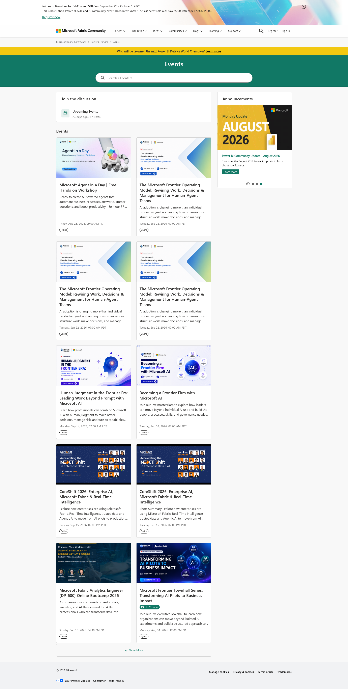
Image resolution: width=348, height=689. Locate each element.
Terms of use (265, 671)
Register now (51, 17)
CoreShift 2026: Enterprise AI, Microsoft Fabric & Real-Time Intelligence (86, 496)
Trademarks (285, 671)
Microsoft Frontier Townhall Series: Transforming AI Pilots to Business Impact (171, 595)
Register (273, 30)
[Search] (261, 30)
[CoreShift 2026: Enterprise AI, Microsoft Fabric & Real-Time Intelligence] (93, 464)
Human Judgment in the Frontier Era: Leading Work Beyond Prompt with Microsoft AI (93, 398)
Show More (136, 650)
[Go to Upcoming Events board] (65, 113)
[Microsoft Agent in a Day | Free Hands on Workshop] (93, 158)
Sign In (286, 30)
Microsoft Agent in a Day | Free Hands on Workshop (87, 187)
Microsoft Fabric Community (71, 41)
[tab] (253, 184)
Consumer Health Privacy (108, 680)
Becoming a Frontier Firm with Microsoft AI (167, 395)
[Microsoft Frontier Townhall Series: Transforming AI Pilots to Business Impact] (174, 563)
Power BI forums (99, 41)
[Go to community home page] (81, 31)
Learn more (213, 51)
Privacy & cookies (243, 671)
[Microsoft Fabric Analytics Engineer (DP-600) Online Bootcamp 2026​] (93, 563)
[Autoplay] (248, 184)
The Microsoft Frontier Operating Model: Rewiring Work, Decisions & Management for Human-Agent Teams (172, 192)
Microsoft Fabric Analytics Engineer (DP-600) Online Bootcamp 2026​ (91, 592)
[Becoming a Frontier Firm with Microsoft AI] (174, 366)
